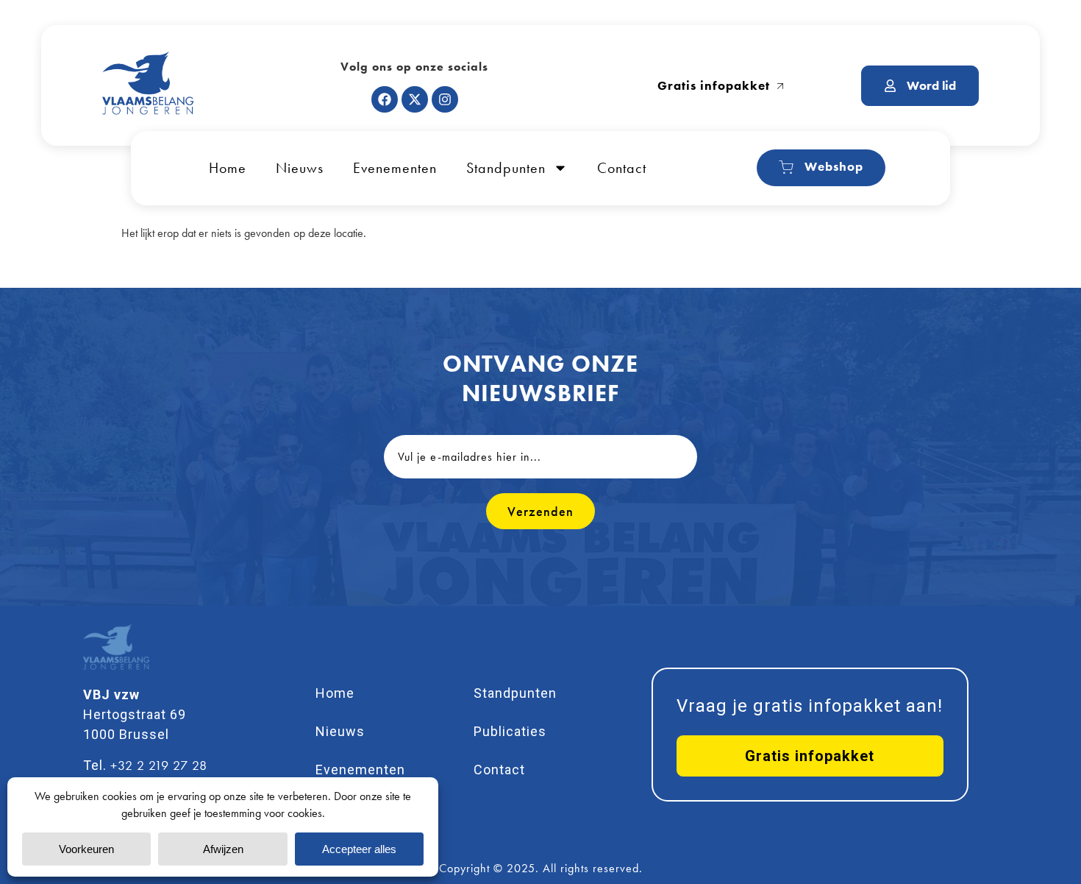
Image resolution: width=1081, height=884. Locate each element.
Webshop (833, 166)
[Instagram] (445, 99)
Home (227, 167)
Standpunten (506, 167)
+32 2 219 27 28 (158, 765)
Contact (621, 167)
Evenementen (395, 167)
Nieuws (300, 167)
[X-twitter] (415, 99)
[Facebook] (384, 99)
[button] (810, 756)
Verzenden (540, 511)
